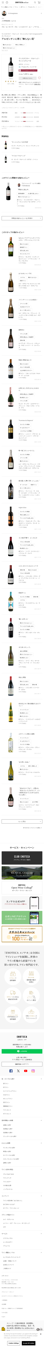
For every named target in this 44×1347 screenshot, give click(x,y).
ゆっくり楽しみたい (25, 310)
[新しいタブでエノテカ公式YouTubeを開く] (25, 1071)
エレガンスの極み (25, 424)
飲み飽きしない (24, 397)
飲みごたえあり (24, 244)
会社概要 (4, 1304)
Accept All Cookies (28, 1343)
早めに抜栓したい (25, 515)
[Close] (40, 1334)
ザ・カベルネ (23, 484)
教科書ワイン (23, 247)
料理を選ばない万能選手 (26, 337)
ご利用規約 (4, 1300)
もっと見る (22, 821)
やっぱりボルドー (25, 427)
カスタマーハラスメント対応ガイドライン (12, 1296)
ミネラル (22, 277)
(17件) (12, 83)
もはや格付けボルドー (26, 370)
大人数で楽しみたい (33, 193)
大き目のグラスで (25, 307)
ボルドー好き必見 (25, 367)
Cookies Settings (14, 1343)
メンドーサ (41, 7)
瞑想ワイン (23, 280)
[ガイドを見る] (7, 2)
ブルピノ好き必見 (25, 541)
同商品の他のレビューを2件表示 (22, 218)
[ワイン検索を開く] (35, 2)
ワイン (16, 7)
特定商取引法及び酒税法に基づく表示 (11, 1287)
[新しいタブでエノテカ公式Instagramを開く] (33, 1071)
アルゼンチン (31, 7)
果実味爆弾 (21, 193)
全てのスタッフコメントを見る (31, 827)
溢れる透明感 (23, 651)
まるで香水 (35, 802)
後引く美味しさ (32, 766)
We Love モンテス (25, 254)
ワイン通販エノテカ (6, 7)
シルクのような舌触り (26, 431)
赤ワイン (23, 7)
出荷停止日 (10, 1283)
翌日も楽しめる (24, 250)
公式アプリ (25, 1064)
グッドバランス (24, 709)
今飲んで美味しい (20, 44)
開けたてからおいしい (9, 48)
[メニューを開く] (3, 2)
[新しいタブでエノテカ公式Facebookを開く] (11, 1071)
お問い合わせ (5, 1275)
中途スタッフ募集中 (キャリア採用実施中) (12, 1308)
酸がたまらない (7, 44)
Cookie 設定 (4, 1312)
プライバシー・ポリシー (8, 1292)
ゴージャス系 (23, 303)
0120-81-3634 (14, 1280)
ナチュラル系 (23, 334)
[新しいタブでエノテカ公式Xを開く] (18, 1071)
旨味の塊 (22, 340)
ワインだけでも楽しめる (26, 518)
